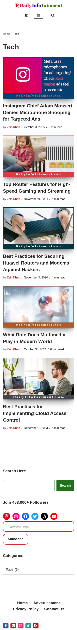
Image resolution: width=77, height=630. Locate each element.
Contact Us (54, 609)
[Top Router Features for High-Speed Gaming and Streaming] (38, 156)
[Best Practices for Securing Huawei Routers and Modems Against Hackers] (38, 228)
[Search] (53, 15)
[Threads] (44, 516)
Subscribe (15, 539)
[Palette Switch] (26, 15)
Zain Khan (13, 127)
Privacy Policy (26, 609)
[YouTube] (53, 516)
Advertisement (46, 603)
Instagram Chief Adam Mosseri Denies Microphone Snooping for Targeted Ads (37, 112)
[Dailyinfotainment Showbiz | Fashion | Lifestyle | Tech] (38, 5)
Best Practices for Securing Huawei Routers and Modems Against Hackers (36, 263)
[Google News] (35, 625)
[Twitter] (34, 516)
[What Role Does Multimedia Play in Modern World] (38, 307)
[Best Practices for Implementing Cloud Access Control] (38, 379)
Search (65, 485)
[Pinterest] (6, 516)
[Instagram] (16, 516)
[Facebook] (25, 516)
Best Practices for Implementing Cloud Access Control (34, 413)
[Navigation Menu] (38, 15)
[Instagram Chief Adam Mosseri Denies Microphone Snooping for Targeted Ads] (38, 78)
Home (6, 33)
